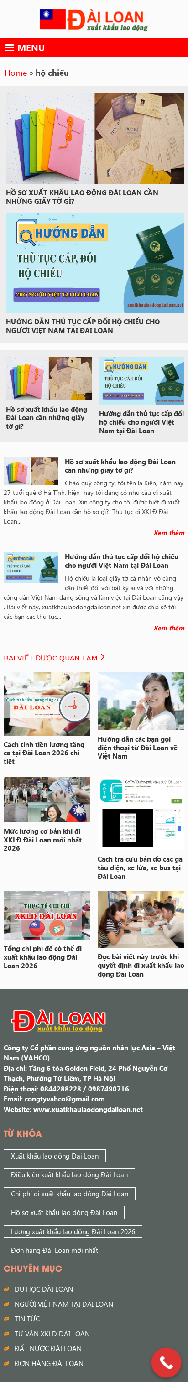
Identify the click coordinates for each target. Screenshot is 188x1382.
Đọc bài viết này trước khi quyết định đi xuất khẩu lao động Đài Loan (141, 965)
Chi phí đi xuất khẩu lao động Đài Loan (69, 1193)
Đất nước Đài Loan (48, 1348)
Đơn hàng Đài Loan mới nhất (54, 1250)
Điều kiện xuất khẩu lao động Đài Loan (69, 1174)
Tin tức (27, 1318)
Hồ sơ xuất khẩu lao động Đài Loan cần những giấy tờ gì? (82, 197)
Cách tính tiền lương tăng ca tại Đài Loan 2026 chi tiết (44, 753)
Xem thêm (168, 532)
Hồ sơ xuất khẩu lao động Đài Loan (64, 1212)
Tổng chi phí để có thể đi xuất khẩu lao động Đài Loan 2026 (43, 957)
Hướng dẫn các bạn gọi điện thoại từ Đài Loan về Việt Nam (138, 747)
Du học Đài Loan (44, 1289)
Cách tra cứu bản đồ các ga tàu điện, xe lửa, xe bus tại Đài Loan (140, 867)
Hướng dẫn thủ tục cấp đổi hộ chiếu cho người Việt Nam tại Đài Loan (83, 326)
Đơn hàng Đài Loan (49, 1363)
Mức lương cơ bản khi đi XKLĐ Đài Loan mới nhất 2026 (43, 839)
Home (16, 72)
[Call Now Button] (166, 1363)
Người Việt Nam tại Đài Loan (64, 1304)
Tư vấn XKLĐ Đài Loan (52, 1333)
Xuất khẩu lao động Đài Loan (55, 1155)
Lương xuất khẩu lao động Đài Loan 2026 (73, 1231)
